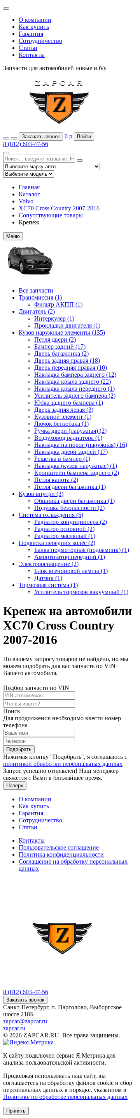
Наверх (14, 785)
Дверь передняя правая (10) (70, 367)
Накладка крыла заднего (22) (72, 381)
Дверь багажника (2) (61, 353)
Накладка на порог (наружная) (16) (80, 444)
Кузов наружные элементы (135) (62, 332)
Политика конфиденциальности (61, 854)
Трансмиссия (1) (40, 297)
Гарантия (31, 33)
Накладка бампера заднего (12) (75, 374)
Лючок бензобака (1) (61, 423)
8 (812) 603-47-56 (25, 144)
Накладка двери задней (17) (71, 451)
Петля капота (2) (56, 479)
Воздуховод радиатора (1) (68, 437)
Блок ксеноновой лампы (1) (71, 571)
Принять (16, 1111)
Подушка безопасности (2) (69, 507)
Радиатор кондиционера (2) (70, 521)
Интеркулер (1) (54, 318)
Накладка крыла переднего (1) (74, 388)
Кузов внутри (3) (41, 493)
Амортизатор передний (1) (69, 557)
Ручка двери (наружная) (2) (70, 430)
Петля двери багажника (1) (70, 486)
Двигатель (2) (37, 311)
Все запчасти (36, 290)
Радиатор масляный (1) (64, 536)
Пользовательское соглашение (59, 847)
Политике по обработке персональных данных (65, 1096)
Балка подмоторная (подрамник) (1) (81, 550)
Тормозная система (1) (48, 585)
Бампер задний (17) (60, 346)
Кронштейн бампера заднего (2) (76, 472)
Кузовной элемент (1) (62, 416)
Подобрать (19, 749)
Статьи (28, 47)
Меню (13, 236)
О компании (35, 19)
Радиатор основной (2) (64, 528)
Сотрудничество (40, 40)
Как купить (34, 26)
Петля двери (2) (55, 339)
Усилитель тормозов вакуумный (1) (81, 592)
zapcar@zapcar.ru (25, 1021)
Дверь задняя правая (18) (67, 360)
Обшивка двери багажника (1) (74, 500)
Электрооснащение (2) (49, 564)
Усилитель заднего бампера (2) (75, 395)
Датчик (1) (48, 578)
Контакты (32, 54)
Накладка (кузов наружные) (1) (75, 465)
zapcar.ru (14, 1028)
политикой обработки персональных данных (62, 763)
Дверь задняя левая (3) (63, 409)
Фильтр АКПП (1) (58, 304)
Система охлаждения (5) (51, 514)
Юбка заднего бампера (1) (68, 402)
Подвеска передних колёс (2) (57, 543)
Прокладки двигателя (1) (67, 325)
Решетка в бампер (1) (62, 458)
